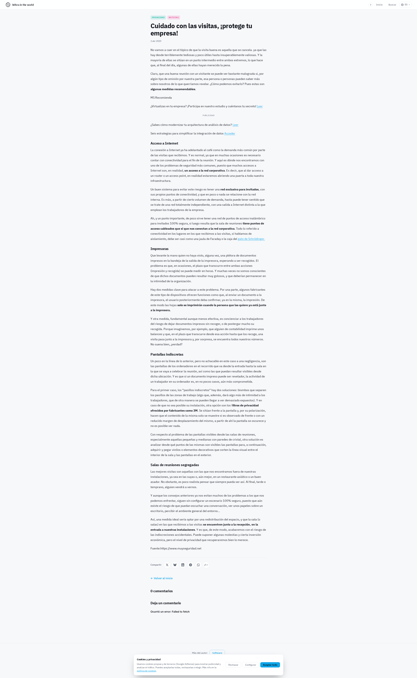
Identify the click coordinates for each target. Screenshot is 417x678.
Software (217, 652)
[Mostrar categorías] (370, 4)
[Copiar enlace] (206, 565)
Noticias (174, 17)
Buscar (392, 4)
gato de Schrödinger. (251, 239)
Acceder (229, 133)
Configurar (250, 665)
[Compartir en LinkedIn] (183, 565)
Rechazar (233, 665)
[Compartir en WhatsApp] (198, 565)
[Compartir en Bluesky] (175, 565)
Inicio (379, 4)
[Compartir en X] (167, 565)
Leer (260, 106)
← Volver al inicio (162, 578)
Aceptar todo (270, 665)
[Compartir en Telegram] (190, 565)
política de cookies (146, 670)
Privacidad (158, 17)
